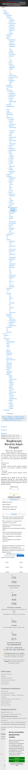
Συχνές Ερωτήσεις (5, 682)
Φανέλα (11, 78)
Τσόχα (11, 168)
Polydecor (11, 119)
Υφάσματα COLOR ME (12, 82)
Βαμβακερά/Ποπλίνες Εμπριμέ (12, 41)
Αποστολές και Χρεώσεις (6, 674)
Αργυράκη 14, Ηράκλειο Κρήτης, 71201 (12, 714)
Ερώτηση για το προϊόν (10, 555)
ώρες (20, 718)
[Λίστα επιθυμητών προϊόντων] (20, 413)
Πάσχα (11, 324)
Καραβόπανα (12, 95)
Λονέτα (11, 98)
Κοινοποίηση (20, 555)
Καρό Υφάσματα (17, 553)
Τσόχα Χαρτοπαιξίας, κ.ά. (12, 101)
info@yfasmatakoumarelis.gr (11, 716)
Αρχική (4, 416)
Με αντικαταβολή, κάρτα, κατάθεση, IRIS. (14, 627)
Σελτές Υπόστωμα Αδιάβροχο (9, 371)
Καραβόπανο (12, 150)
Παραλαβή (6, 614)
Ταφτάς (11, 161)
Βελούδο (11, 91)
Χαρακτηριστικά (14, 499)
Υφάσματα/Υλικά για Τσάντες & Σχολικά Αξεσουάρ (12, 281)
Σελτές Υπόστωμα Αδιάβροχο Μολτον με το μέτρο (12, 69)
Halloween (12, 322)
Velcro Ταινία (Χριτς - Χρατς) (8, 347)
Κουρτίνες (11, 96)
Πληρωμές (3, 676)
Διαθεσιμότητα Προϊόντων (6, 678)
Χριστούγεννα (12, 325)
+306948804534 (18, 722)
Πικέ (10, 62)
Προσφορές (7, 410)
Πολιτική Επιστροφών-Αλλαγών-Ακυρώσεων (11, 699)
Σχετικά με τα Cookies (6, 704)
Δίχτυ (10, 147)
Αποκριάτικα (12, 320)
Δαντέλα (11, 22)
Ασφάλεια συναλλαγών (6, 701)
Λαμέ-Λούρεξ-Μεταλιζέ (11, 155)
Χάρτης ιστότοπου (5, 683)
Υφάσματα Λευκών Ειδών (9, 36)
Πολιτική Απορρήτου (5, 702)
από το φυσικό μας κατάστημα (17, 614)
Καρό (10, 151)
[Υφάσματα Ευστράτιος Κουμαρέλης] (14, 209)
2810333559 (15, 718)
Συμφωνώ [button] (16, 758)
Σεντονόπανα (12, 75)
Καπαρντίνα (12, 93)
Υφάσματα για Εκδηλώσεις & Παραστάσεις (12, 254)
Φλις (10, 226)
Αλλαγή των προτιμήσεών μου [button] (16, 764)
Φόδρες (11, 33)
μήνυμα (7, 661)
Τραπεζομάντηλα (13, 77)
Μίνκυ (10, 192)
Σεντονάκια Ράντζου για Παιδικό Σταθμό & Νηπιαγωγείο (12, 216)
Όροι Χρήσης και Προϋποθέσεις (8, 693)
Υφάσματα (6, 13)
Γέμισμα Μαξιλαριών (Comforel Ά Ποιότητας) (9, 355)
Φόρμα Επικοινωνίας (8, 712)
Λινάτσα (11, 158)
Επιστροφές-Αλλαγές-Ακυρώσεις (8, 680)
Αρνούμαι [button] (17, 761)
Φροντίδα (14, 514)
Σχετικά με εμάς (4, 691)
